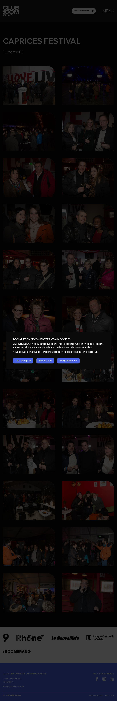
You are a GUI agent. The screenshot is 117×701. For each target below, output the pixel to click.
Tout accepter (23, 361)
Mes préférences (68, 361)
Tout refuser (45, 361)
